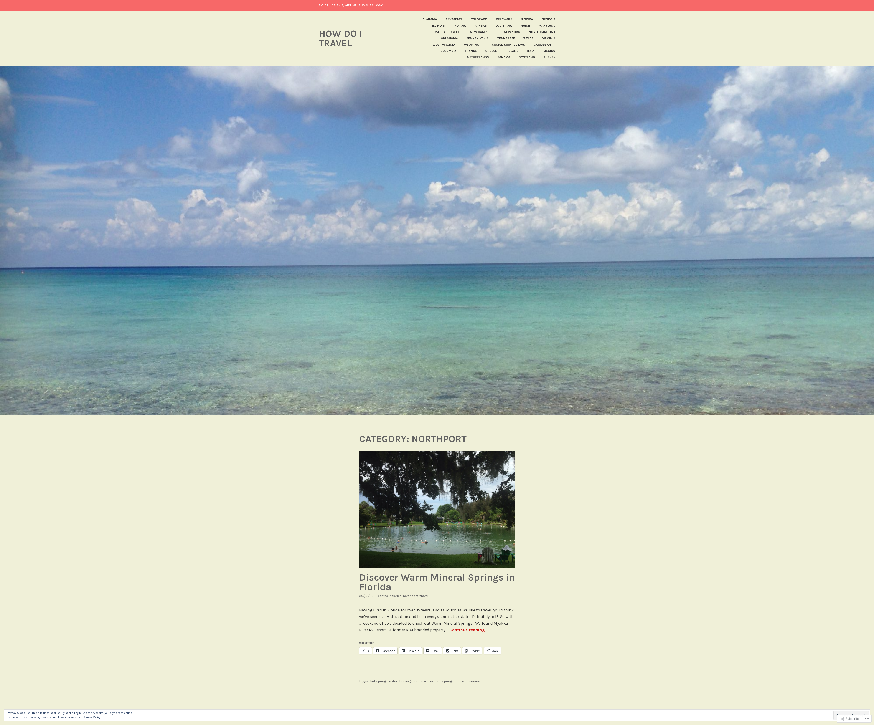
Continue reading (467, 629)
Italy (531, 51)
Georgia (548, 19)
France (471, 51)
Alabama (429, 19)
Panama (504, 57)
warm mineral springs (437, 681)
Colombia (448, 51)
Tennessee (506, 38)
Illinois (438, 26)
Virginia (548, 38)
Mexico (549, 51)
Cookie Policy (92, 717)
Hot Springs (379, 681)
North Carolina (542, 32)
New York (512, 32)
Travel (423, 596)
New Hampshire (482, 32)
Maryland (547, 26)
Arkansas (454, 19)
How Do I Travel (340, 38)
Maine (525, 26)
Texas (528, 38)
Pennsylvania (477, 38)
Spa (416, 681)
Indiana (459, 26)
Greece (491, 51)
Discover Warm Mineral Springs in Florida (437, 582)
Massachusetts (447, 32)
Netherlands (478, 57)
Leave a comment (471, 681)
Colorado (479, 19)
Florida (527, 19)
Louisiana (503, 26)
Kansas (480, 26)
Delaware (504, 19)
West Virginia (443, 45)
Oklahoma (449, 38)
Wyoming (471, 45)
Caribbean (542, 45)
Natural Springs (400, 681)
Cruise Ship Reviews (508, 45)
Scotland (527, 57)
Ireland (512, 51)
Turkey (549, 57)
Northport (410, 596)
